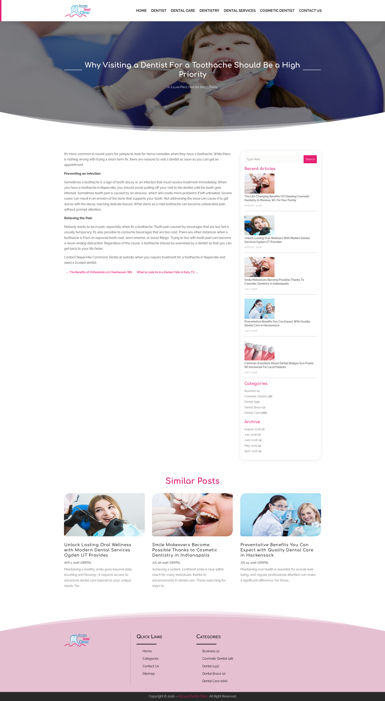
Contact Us (310, 10)
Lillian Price (179, 87)
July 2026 (250, 434)
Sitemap (149, 674)
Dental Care (183, 10)
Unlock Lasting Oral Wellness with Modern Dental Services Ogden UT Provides (97, 550)
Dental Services (240, 10)
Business (250, 391)
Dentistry (209, 10)
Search (310, 159)
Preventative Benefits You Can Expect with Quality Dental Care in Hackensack (276, 550)
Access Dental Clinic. (193, 696)
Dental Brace (252, 407)
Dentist (158, 10)
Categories (151, 658)
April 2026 (250, 451)
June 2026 (251, 440)
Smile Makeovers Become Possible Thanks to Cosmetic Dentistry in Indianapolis (184, 550)
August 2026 (252, 429)
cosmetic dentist (277, 10)
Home (141, 10)
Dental (213, 87)
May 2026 (250, 445)
